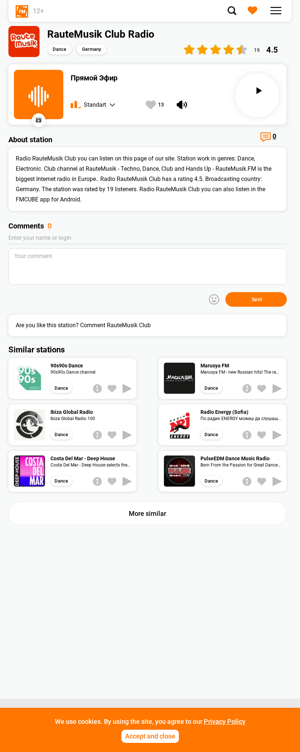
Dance (59, 49)
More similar (147, 513)
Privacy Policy (224, 721)
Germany (91, 49)
